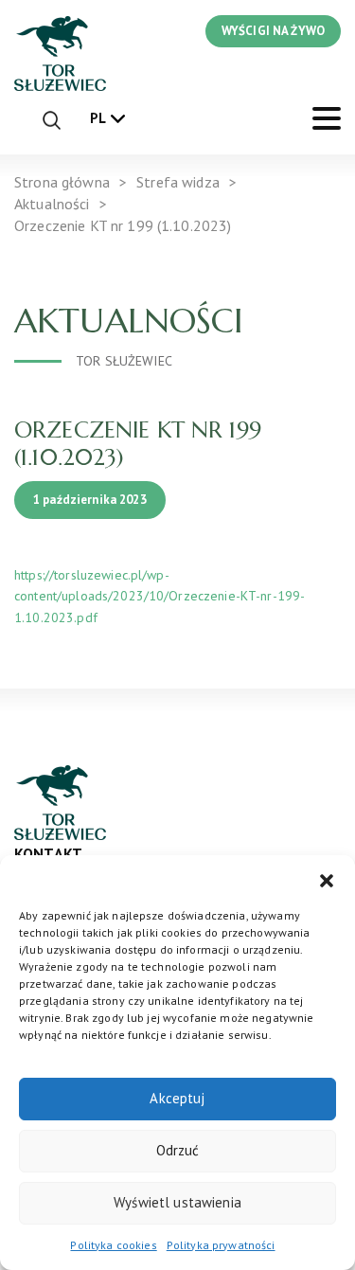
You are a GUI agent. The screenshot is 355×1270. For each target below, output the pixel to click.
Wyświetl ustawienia (177, 1202)
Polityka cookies (113, 1245)
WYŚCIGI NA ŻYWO (273, 31)
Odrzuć (178, 1150)
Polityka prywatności (221, 1245)
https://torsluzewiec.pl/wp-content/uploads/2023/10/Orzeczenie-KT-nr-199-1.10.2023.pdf (159, 596)
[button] (326, 878)
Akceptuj (177, 1098)
